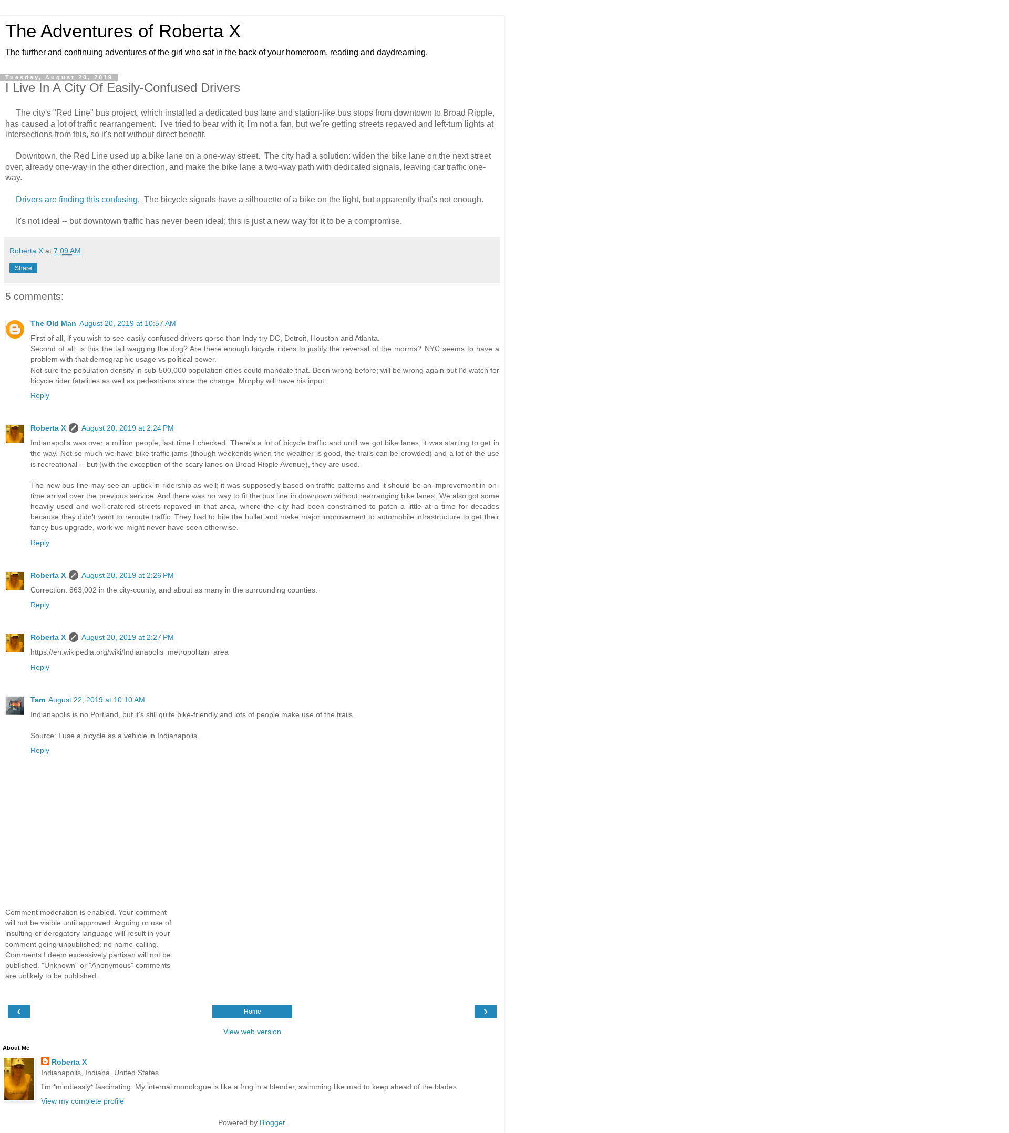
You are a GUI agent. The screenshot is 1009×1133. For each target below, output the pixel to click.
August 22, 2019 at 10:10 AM (96, 700)
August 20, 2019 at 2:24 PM (127, 428)
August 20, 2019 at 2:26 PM (127, 575)
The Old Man (53, 323)
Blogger (272, 1122)
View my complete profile (82, 1101)
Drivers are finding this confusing (77, 199)
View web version (252, 1031)
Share (23, 268)
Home (252, 1011)
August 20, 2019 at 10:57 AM (127, 323)
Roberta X (48, 428)
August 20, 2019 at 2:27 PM (127, 637)
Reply (39, 395)
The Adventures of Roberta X (123, 31)
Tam (37, 700)
